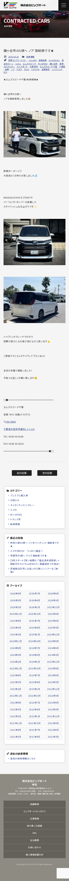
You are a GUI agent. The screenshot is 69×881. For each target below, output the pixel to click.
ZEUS (26, 69)
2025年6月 (53, 620)
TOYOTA (35, 69)
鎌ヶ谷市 (54, 63)
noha (18, 63)
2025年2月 (15, 634)
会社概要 (34, 840)
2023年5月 (15, 682)
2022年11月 (16, 695)
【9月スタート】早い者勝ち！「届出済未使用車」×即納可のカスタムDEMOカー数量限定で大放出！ (35, 562)
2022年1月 (34, 716)
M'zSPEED (43, 63)
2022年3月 (53, 709)
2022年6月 (53, 702)
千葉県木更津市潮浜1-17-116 (19, 429)
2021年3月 (53, 736)
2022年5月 (15, 709)
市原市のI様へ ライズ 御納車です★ (28, 555)
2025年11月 (16, 613)
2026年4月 (34, 600)
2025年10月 (34, 613)
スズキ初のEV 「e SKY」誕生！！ (26, 550)
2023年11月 (16, 668)
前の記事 (22, 473)
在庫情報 (34, 818)
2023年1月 (34, 688)
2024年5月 (15, 654)
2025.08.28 (13, 56)
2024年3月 (53, 654)
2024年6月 (53, 647)
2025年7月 (34, 620)
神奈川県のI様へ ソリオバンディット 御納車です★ (34, 544)
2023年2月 (15, 688)
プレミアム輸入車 (19, 495)
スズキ (13, 509)
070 (5, 72)
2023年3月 (53, 682)
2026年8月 (15, 593)
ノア (13, 69)
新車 (61, 63)
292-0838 (10, 421)
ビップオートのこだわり (35, 811)
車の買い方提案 (34, 825)
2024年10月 (34, 641)
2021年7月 (34, 729)
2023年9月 (53, 668)
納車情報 (30, 56)
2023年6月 (53, 675)
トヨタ (19, 69)
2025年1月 (34, 634)
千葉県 (62, 66)
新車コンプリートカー (17, 60)
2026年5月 (15, 600)
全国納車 (43, 60)
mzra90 (32, 60)
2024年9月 (53, 641)
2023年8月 (15, 675)
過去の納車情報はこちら (23, 758)
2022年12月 (53, 688)
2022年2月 (15, 716)
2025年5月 (15, 627)
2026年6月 (53, 593)
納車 (7, 69)
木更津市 (34, 66)
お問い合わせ (34, 847)
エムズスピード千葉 (48, 66)
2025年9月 (53, 613)
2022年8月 (15, 702)
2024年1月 (34, 661)
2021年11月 (16, 723)
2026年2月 (15, 607)
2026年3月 (53, 600)
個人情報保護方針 (34, 854)
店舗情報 (34, 804)
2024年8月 (15, 647)
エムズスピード (29, 63)
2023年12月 (53, 661)
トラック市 (15, 519)
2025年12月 (53, 607)
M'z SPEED (16, 514)
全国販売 (46, 69)
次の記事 (47, 473)
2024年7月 (34, 647)
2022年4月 (34, 709)
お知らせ (14, 500)
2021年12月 (53, 716)
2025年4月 (34, 627)
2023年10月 (34, 668)
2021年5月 (15, 736)
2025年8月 (15, 620)
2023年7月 (34, 675)
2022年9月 (53, 695)
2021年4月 (34, 736)
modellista (54, 60)
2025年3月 (53, 627)
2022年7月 (34, 702)
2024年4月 (34, 654)
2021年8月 (15, 729)
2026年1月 (34, 607)
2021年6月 (53, 729)
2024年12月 (53, 634)
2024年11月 (16, 641)
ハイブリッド (57, 69)
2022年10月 (34, 695)
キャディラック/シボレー (22, 505)
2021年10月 (34, 723)
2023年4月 (34, 682)
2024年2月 (15, 661)
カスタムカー (9, 66)
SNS (34, 832)
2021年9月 (53, 723)
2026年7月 (34, 593)
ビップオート (22, 66)
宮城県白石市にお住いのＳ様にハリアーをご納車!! (34, 570)
